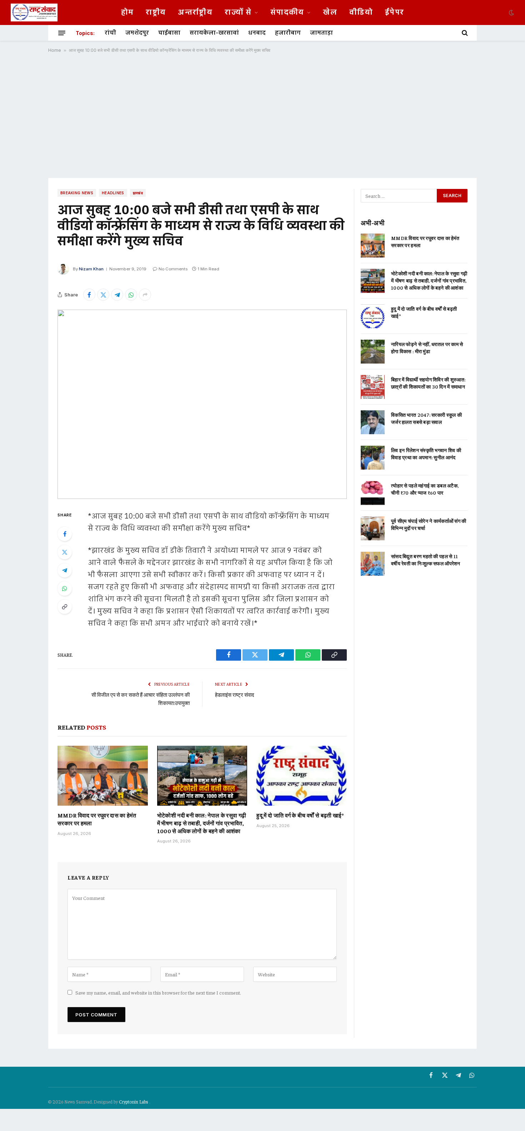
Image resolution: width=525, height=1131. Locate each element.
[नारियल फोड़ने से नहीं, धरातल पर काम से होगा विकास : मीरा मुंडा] (373, 352)
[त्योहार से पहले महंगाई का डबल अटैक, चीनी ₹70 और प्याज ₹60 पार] (373, 493)
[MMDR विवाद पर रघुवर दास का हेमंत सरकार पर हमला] (103, 776)
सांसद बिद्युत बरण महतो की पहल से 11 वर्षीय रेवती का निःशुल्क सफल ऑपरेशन (425, 559)
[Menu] (61, 33)
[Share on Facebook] (89, 295)
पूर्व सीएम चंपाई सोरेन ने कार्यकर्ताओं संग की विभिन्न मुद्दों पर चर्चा (428, 524)
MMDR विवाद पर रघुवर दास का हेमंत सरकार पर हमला (97, 818)
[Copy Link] (65, 607)
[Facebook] (65, 534)
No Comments (173, 268)
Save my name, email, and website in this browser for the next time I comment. (158, 992)
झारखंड (138, 193)
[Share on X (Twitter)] (103, 295)
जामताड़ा (321, 33)
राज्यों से (238, 12)
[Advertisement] (262, 115)
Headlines (113, 193)
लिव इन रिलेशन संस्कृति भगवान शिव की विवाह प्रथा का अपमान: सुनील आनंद (426, 453)
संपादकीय (287, 12)
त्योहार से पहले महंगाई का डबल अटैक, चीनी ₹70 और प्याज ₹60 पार (425, 489)
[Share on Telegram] (117, 295)
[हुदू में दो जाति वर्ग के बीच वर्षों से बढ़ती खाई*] (301, 776)
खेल (330, 12)
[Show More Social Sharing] (145, 295)
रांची (110, 33)
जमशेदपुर (137, 33)
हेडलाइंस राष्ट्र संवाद (234, 694)
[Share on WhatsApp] (131, 295)
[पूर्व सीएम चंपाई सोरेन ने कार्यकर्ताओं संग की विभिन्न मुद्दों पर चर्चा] (373, 528)
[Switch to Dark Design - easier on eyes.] (510, 12)
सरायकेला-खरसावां (214, 33)
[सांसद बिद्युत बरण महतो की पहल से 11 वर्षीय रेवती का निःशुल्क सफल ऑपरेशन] (373, 564)
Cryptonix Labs (134, 1102)
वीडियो (361, 12)
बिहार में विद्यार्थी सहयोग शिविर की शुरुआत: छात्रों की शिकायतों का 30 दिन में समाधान (428, 383)
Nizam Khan (91, 268)
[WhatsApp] (65, 588)
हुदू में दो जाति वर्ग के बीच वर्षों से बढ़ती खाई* (300, 815)
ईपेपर (394, 12)
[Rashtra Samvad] (34, 12)
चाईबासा (169, 33)
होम (127, 12)
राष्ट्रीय (156, 12)
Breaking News (76, 193)
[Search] (464, 32)
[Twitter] (65, 552)
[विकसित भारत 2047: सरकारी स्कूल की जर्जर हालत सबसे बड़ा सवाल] (373, 422)
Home (54, 50)
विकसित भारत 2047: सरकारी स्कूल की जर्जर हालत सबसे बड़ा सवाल (426, 418)
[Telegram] (65, 570)
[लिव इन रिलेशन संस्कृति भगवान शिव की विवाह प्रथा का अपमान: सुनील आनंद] (373, 458)
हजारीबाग (288, 33)
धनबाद (257, 33)
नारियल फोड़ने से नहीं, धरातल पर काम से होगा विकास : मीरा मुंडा (427, 347)
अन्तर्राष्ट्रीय (195, 12)
